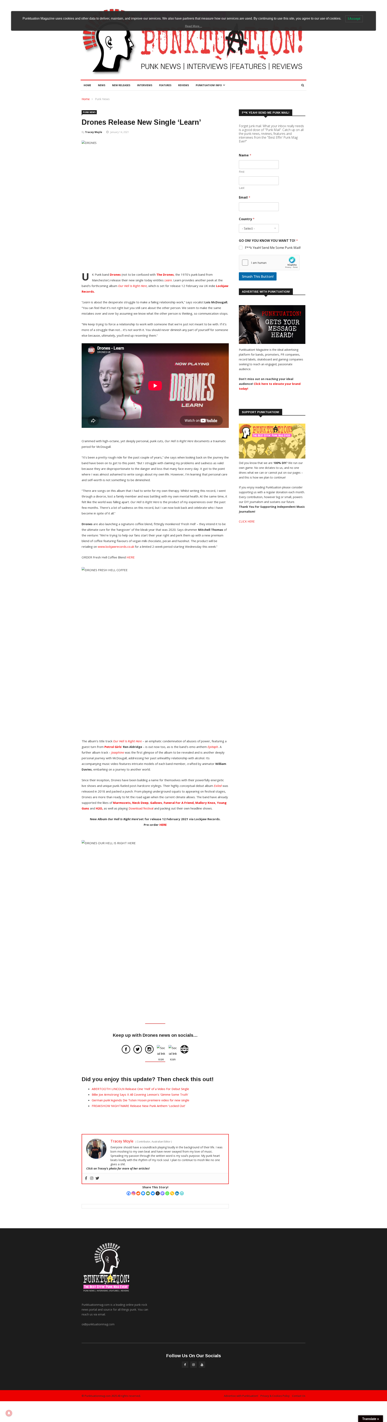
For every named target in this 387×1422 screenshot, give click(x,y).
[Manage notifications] (9, 1413)
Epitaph (213, 747)
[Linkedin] (177, 1193)
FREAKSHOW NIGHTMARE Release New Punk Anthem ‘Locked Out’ (138, 1106)
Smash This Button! (258, 276)
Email (244, 197)
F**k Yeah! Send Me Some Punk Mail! (273, 248)
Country (247, 219)
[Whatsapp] (167, 1193)
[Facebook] (129, 1193)
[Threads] (158, 1193)
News (101, 85)
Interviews (144, 85)
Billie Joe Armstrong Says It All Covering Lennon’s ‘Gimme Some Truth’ (140, 1094)
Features (165, 85)
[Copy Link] (172, 1193)
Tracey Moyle (93, 132)
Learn (168, 280)
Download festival (141, 808)
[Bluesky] (153, 1193)
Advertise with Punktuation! (241, 1396)
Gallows (156, 803)
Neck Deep (140, 803)
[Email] (148, 1193)
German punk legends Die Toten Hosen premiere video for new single (140, 1100)
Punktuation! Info (209, 85)
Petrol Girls (113, 747)
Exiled (218, 786)
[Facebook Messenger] (143, 1193)
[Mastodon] (162, 1193)
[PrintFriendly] (182, 1193)
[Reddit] (138, 1193)
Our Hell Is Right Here (132, 286)
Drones (115, 274)
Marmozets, (122, 803)
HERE (131, 557)
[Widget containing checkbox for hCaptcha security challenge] (269, 262)
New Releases (121, 85)
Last (241, 188)
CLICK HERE (247, 521)
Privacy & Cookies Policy (275, 1396)
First (241, 171)
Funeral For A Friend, (179, 803)
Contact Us (298, 1396)
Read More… (193, 26)
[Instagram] (133, 1193)
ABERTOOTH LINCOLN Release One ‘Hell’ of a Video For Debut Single (140, 1089)
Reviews (183, 85)
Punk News (102, 99)
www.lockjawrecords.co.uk (116, 547)
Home (87, 85)
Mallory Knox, (205, 803)
